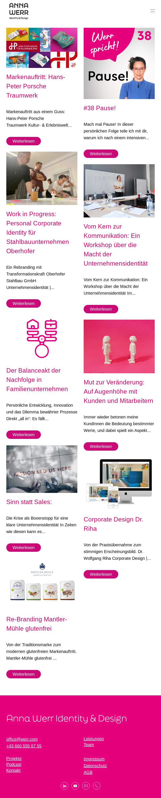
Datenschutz (95, 765)
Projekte (14, 758)
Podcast (13, 764)
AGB (88, 772)
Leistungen (94, 738)
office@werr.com (22, 739)
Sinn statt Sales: (29, 501)
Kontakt (13, 770)
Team (89, 744)
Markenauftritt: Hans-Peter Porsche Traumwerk (35, 86)
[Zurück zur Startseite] (18, 10)
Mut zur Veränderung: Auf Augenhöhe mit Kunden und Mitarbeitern (118, 391)
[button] (153, 10)
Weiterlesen (24, 141)
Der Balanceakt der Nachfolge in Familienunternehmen (37, 379)
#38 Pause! (100, 108)
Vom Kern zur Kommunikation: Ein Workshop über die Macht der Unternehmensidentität (116, 245)
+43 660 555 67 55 (24, 746)
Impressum (94, 759)
